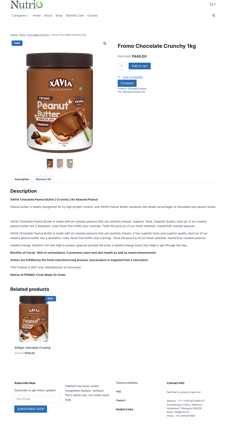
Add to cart (140, 66)
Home (37, 15)
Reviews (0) (43, 179)
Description (22, 179)
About (48, 15)
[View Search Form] (214, 15)
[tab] (22, 179)
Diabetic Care (75, 15)
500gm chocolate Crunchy (32, 347)
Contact (92, 15)
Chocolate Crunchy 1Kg (133, 91)
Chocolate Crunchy (137, 88)
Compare (127, 83)
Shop (59, 15)
